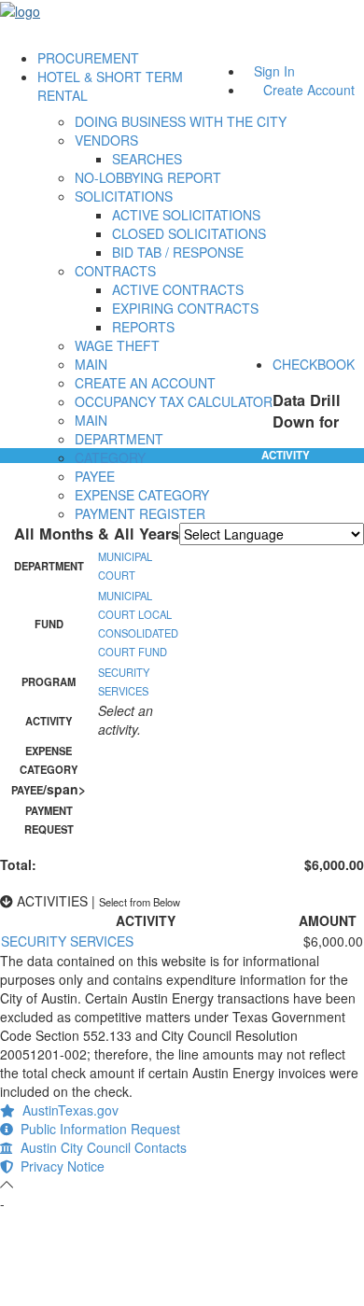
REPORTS (143, 326)
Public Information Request (96, 1128)
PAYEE (95, 476)
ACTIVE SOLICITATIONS (186, 214)
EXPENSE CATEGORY (142, 494)
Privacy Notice (59, 1166)
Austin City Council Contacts (100, 1147)
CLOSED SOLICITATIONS (189, 233)
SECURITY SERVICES (67, 941)
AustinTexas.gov (67, 1110)
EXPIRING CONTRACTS (185, 308)
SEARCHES (147, 158)
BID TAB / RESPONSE (178, 252)
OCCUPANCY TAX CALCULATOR (174, 401)
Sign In (274, 71)
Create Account (309, 89)
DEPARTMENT (119, 438)
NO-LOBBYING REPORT (148, 177)
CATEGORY (110, 457)
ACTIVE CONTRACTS (178, 289)
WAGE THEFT (117, 345)
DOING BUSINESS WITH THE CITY (181, 121)
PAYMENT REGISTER (140, 513)
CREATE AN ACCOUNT (145, 382)
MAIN (91, 364)
